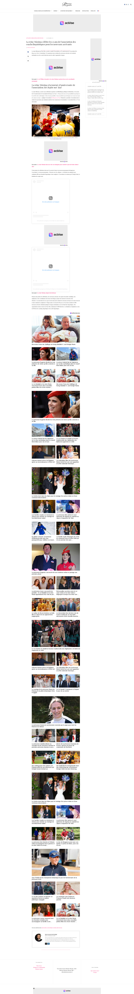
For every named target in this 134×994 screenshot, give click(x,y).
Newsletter (85, 10)
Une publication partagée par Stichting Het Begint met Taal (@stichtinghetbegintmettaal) (52, 289)
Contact (95, 972)
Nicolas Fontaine (31, 47)
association (44, 927)
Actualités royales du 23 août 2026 (94, 86)
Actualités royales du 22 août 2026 (94, 114)
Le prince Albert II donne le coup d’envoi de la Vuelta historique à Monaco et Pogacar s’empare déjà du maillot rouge (96, 97)
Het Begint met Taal (55, 97)
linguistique (50, 927)
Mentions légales (39, 969)
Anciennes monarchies (66, 10)
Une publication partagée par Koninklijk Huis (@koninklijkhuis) (50, 220)
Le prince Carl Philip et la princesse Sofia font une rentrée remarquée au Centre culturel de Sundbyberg (96, 109)
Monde (55, 10)
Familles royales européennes (42, 10)
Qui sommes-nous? (95, 970)
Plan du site (39, 965)
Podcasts (93, 10)
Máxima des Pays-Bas (57, 927)
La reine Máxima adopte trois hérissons (46, 293)
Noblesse (77, 10)
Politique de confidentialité (39, 967)
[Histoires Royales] (67, 4)
